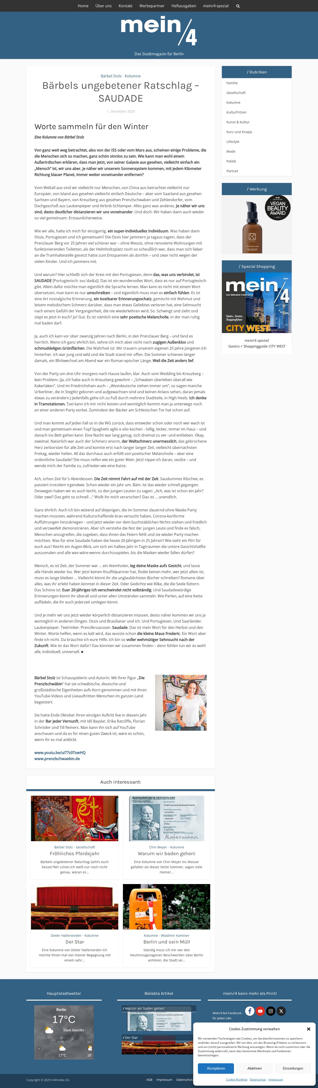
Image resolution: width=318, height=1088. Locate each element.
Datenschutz (258, 1079)
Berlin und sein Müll (166, 942)
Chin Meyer (158, 847)
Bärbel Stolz (111, 76)
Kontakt (125, 5)
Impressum (275, 1079)
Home (83, 5)
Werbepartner (152, 5)
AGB (149, 1080)
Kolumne (133, 76)
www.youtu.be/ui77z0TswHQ (60, 752)
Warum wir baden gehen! (166, 853)
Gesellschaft (85, 847)
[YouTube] (260, 1011)
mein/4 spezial (216, 5)
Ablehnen (254, 1068)
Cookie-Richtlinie (236, 1079)
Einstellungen (293, 1068)
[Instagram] (270, 1011)
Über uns (103, 5)
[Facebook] (249, 1011)
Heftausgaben (184, 5)
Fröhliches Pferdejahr (74, 853)
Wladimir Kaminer (175, 935)
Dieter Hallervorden (66, 935)
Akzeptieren (216, 1068)
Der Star (74, 942)
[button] (308, 1029)
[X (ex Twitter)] (281, 1011)
